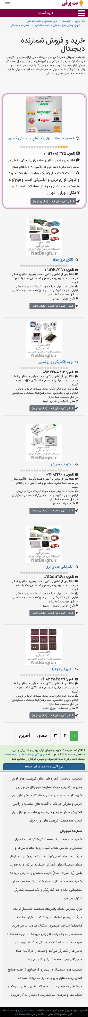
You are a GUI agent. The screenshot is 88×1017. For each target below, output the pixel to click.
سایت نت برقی (26, 1010)
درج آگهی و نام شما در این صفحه (25, 754)
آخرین (24, 735)
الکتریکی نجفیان (61, 669)
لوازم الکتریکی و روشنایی (55, 362)
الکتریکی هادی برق (59, 567)
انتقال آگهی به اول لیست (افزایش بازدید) (53, 201)
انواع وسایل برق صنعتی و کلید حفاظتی (58, 25)
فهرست (66, 21)
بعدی (42, 735)
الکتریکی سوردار (62, 464)
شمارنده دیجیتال (20, 25)
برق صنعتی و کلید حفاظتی (41, 21)
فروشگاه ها (45, 13)
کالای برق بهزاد (62, 260)
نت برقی (80, 21)
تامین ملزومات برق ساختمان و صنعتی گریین (41, 139)
